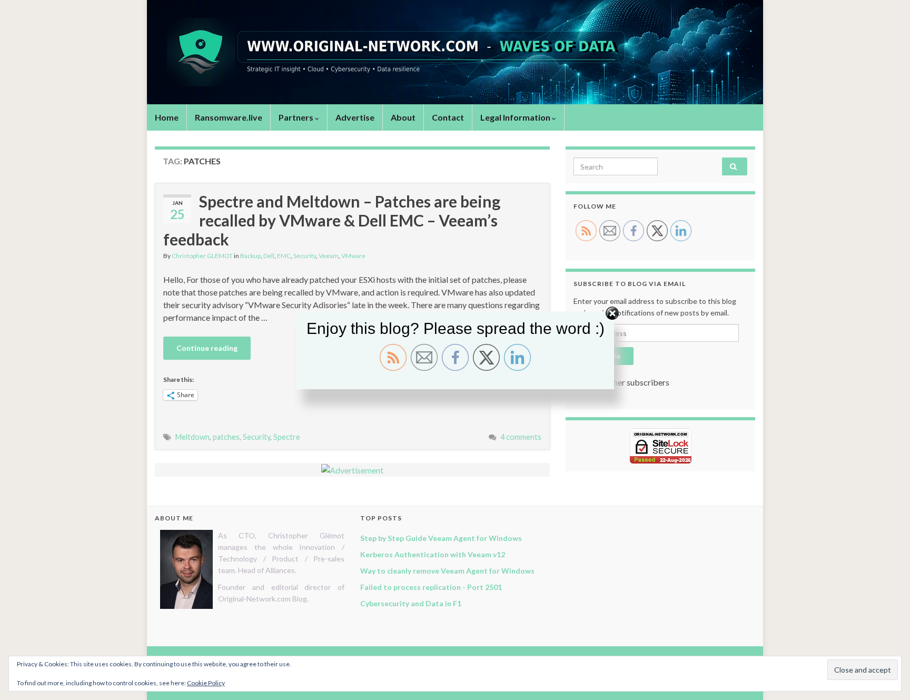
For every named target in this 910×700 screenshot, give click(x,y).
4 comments (520, 436)
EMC (284, 256)
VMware (353, 256)
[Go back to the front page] (455, 52)
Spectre (286, 436)
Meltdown (192, 436)
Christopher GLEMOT (202, 256)
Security (304, 256)
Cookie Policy (206, 683)
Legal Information (516, 117)
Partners (297, 117)
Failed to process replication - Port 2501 (431, 587)
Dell (268, 256)
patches (226, 436)
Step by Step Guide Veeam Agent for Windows (441, 538)
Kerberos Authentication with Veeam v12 (432, 554)
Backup (250, 256)
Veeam (329, 256)
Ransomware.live (228, 117)
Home (167, 117)
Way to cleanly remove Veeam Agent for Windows (447, 570)
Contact (448, 117)
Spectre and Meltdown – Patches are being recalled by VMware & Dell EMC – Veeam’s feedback (331, 220)
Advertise (354, 117)
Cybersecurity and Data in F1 (410, 603)
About (403, 117)
